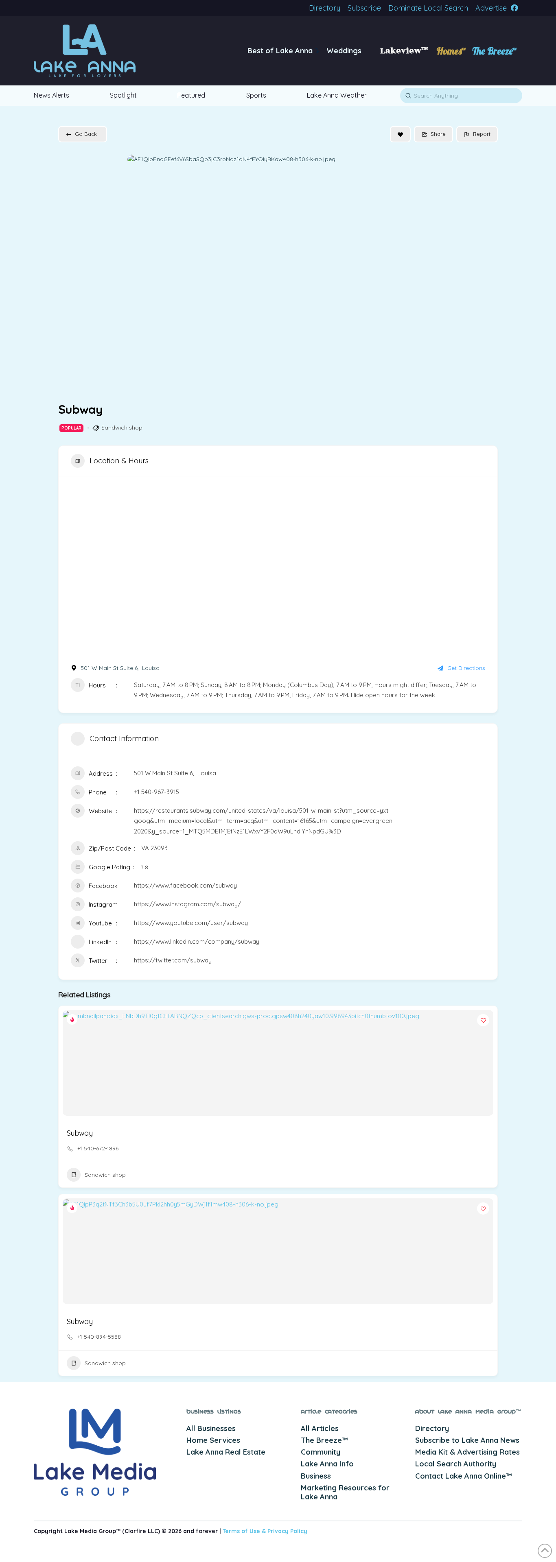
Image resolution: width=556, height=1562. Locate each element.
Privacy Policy (287, 1531)
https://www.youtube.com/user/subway (191, 923)
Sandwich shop (121, 427)
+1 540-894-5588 (99, 1336)
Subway (79, 1133)
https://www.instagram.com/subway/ (187, 904)
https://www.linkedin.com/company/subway (196, 941)
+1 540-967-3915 (156, 792)
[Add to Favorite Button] (400, 134)
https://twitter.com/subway (173, 960)
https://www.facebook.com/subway (185, 885)
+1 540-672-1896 (97, 1148)
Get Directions (466, 668)
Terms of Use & (245, 1531)
